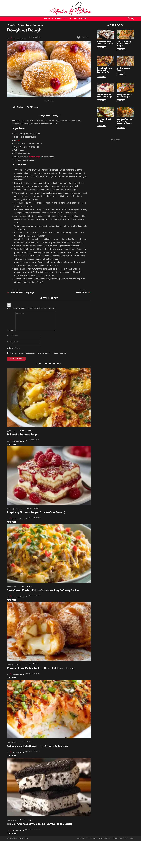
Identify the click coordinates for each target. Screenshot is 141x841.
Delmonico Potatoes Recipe (22, 434)
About (132, 838)
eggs (18, 140)
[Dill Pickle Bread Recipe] (105, 112)
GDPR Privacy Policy (120, 838)
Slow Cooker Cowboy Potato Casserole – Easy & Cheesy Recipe (43, 590)
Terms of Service (104, 838)
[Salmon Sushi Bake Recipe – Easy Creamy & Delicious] (49, 709)
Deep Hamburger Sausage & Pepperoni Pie (104, 70)
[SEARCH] (129, 18)
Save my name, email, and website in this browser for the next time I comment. (38, 353)
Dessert (28, 508)
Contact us (80, 838)
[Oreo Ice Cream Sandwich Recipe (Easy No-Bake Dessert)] (49, 787)
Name (9, 336)
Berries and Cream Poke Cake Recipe (105, 96)
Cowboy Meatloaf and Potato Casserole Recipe (125, 121)
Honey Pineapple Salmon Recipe (124, 96)
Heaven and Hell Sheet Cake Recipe (105, 43)
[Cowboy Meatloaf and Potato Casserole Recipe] (125, 112)
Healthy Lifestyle (62, 18)
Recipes (47, 18)
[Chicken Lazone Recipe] (125, 61)
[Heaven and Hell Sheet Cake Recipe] (105, 34)
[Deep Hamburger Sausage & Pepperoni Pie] (105, 61)
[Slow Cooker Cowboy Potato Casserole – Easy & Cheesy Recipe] (49, 553)
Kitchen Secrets (81, 18)
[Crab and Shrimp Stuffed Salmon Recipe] (125, 34)
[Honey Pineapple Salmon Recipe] (125, 87)
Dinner (22, 430)
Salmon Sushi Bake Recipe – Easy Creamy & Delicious (37, 746)
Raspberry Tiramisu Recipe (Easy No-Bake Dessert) (36, 512)
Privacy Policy (91, 838)
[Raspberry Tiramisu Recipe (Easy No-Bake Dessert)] (49, 475)
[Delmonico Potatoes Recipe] (49, 397)
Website (10, 348)
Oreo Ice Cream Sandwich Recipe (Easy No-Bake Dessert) (39, 824)
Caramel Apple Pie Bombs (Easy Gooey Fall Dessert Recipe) (40, 668)
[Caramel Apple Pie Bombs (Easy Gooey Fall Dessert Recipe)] (49, 631)
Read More (11, 444)
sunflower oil (34, 157)
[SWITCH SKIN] (132, 18)
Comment (11, 330)
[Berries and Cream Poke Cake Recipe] (105, 87)
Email (9, 342)
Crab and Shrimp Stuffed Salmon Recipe (124, 44)
